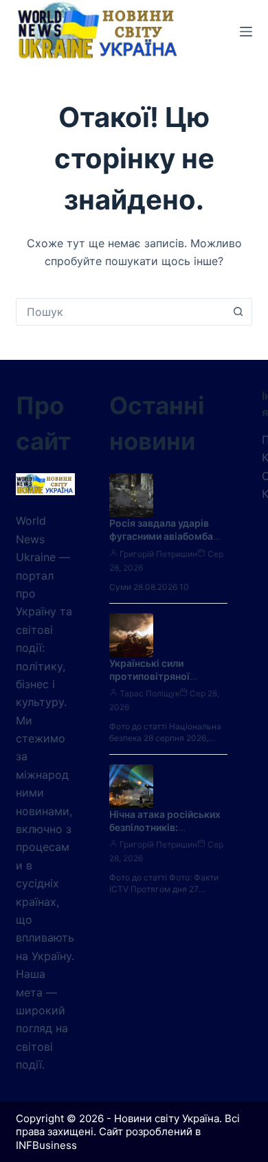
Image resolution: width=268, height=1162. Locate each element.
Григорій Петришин (158, 554)
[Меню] (246, 31)
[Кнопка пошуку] (238, 312)
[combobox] (120, 312)
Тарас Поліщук (149, 693)
